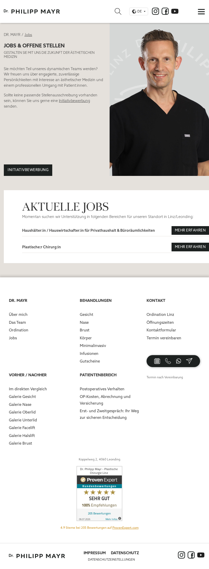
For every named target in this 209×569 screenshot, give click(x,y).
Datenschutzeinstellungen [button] (111, 559)
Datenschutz (125, 552)
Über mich (18, 314)
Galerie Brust (20, 443)
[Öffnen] (201, 11)
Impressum (95, 552)
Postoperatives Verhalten (102, 388)
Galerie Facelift (22, 427)
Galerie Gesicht (22, 396)
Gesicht (86, 314)
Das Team (17, 322)
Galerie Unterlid (23, 420)
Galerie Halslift (22, 435)
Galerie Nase (20, 404)
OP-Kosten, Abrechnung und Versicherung (105, 400)
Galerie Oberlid (22, 412)
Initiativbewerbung (28, 169)
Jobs (13, 337)
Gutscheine (90, 361)
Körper (86, 337)
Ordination (18, 330)
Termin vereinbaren (164, 337)
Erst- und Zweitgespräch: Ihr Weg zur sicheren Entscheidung (109, 414)
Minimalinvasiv (93, 345)
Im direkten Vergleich (28, 388)
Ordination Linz (160, 314)
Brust (84, 330)
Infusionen (89, 353)
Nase (84, 322)
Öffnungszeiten (160, 322)
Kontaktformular (161, 330)
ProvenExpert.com (125, 527)
